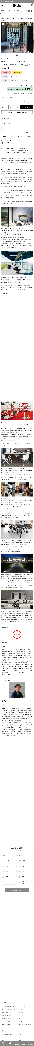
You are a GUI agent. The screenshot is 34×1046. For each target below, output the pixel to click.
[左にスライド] (13, 56)
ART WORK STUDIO (25, 1024)
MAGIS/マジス (13, 76)
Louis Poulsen (6, 1021)
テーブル (20, 1037)
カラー (3, 97)
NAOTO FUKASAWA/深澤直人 (19, 80)
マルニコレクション (7, 1012)
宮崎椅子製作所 (6, 1015)
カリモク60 (22, 1006)
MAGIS (21, 1021)
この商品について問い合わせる (17, 112)
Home (2, 9)
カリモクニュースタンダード (9, 1009)
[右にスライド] (21, 56)
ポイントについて (28, 102)
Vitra (20, 1018)
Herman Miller (6, 1024)
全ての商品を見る (7, 1034)
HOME (3, 18)
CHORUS (21, 1015)
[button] (17, 119)
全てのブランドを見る (8, 1006)
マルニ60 (21, 1009)
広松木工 (21, 1012)
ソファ (19, 1034)
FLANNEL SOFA (6, 1018)
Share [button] (5, 293)
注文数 (3, 107)
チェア (3, 1037)
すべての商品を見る (17, 890)
